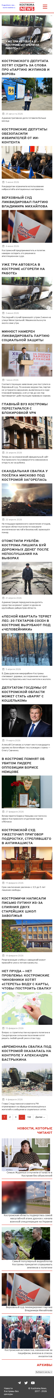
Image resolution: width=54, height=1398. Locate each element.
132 (29, 1117)
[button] (5, 35)
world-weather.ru (9, 8)
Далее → (40, 1117)
